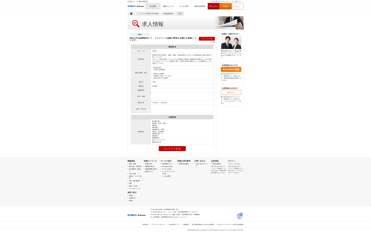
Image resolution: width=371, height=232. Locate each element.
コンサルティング (134, 188)
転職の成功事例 (199, 6)
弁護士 (131, 195)
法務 (130, 183)
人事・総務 (132, 174)
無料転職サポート (167, 164)
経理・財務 (132, 164)
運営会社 (145, 224)
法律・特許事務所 (134, 181)
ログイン (237, 6)
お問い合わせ (213, 6)
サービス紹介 (184, 6)
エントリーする (206, 39)
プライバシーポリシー (158, 224)
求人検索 (153, 6)
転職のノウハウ (168, 6)
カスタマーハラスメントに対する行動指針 (230, 224)
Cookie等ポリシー (174, 224)
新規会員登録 (217, 164)
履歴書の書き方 (150, 166)
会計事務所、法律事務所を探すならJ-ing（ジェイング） (170, 217)
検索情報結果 (168, 13)
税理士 (131, 200)
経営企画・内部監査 (135, 166)
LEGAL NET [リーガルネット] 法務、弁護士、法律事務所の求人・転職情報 (176, 214)
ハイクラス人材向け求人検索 (148, 13)
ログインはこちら (234, 164)
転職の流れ (148, 164)
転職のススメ (149, 171)
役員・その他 (133, 186)
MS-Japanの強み (167, 166)
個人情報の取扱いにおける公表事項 (203, 224)
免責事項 (186, 224)
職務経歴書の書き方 (151, 169)
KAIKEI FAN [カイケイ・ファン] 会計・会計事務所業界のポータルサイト (175, 212)
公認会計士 (132, 198)
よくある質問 (166, 176)
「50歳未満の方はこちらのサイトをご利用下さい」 (226, 1)
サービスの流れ (167, 169)
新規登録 (226, 6)
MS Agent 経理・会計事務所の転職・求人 (166, 209)
